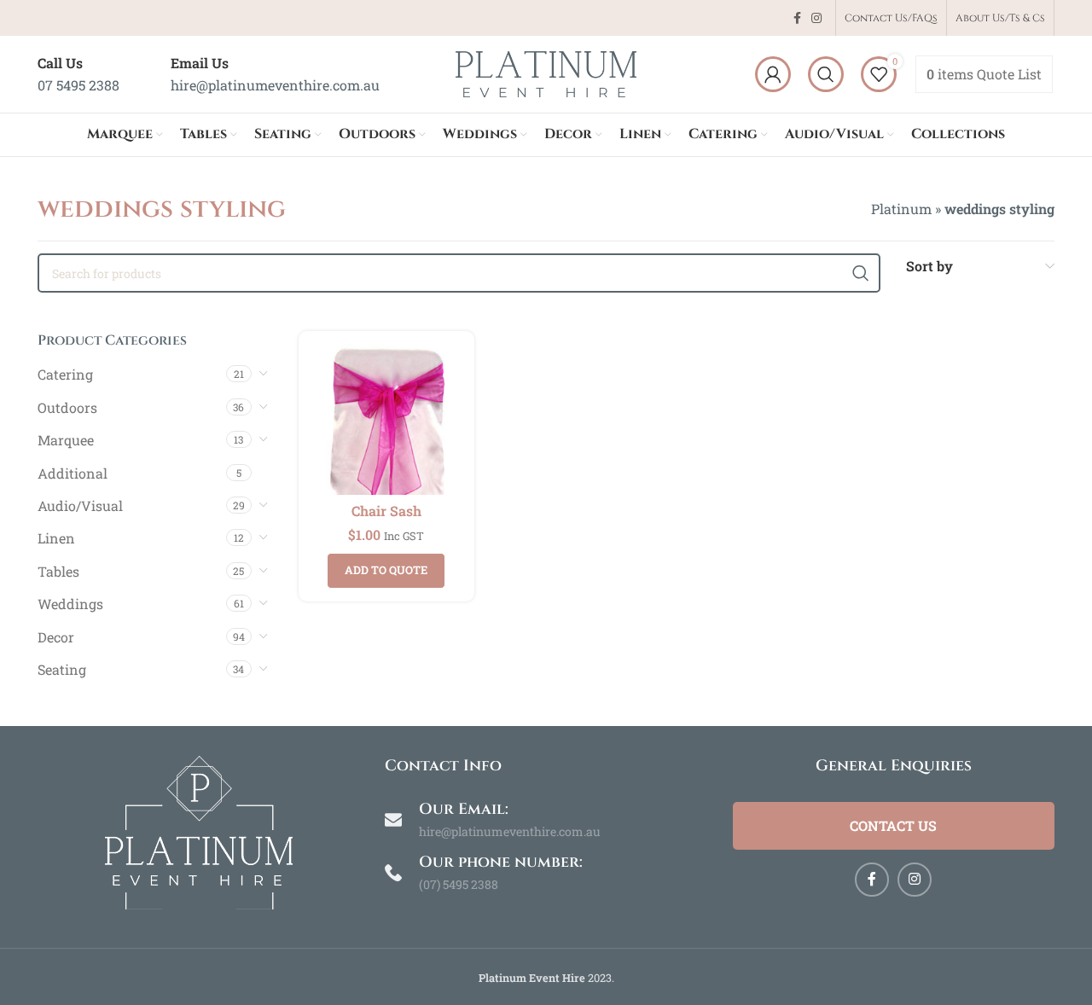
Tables (58, 571)
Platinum (901, 209)
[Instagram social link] (816, 18)
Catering (65, 374)
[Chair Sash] (386, 419)
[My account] (772, 74)
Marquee (66, 440)
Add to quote (386, 570)
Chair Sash (386, 511)
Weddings (70, 604)
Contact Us (893, 825)
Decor (56, 637)
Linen (56, 538)
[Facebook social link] (797, 18)
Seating (62, 669)
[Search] (825, 74)
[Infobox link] (78, 74)
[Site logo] (546, 72)
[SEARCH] (860, 273)
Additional (72, 473)
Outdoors (67, 407)
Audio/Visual (80, 505)
